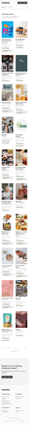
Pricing (3, 399)
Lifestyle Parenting (6, 103)
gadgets (17, 79)
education (4, 208)
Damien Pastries (19, 330)
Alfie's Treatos (5, 332)
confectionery (5, 45)
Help (17, 411)
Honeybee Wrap (19, 170)
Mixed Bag (4, 136)
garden (17, 140)
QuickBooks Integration (7, 403)
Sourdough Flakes (19, 40)
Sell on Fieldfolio (5, 396)
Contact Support (20, 410)
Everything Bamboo (20, 137)
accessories (4, 105)
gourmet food (19, 43)
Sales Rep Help (5, 411)
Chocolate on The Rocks (21, 268)
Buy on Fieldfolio (19, 396)
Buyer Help (18, 398)
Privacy (14, 421)
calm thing (18, 75)
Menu (3, 7)
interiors (8, 237)
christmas (4, 79)
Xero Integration (5, 402)
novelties (17, 77)
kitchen (7, 354)
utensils (3, 106)
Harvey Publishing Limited (7, 204)
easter (17, 174)
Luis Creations (5, 299)
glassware (23, 204)
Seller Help (4, 398)
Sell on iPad (4, 410)
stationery (22, 77)
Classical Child (5, 267)
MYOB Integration (6, 401)
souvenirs (4, 77)
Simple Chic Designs (20, 202)
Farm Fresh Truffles (6, 75)
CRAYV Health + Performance (5, 43)
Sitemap (7, 421)
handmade (18, 42)
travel (5, 46)
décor (3, 207)
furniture (22, 139)
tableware (9, 105)
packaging (18, 173)
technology (4, 302)
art (12, 301)
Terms (11, 421)
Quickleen (18, 299)
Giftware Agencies (20, 105)
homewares (23, 42)
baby (6, 106)
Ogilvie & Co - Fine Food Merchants (21, 235)
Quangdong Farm (5, 170)
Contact (19, 421)
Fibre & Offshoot (5, 234)
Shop (3, 354)
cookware (4, 139)
